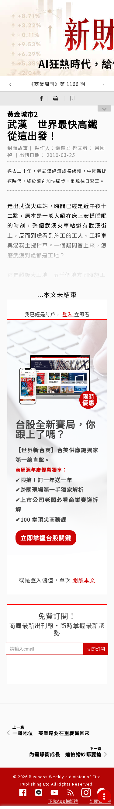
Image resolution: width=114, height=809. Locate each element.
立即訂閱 (96, 649)
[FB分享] (41, 98)
